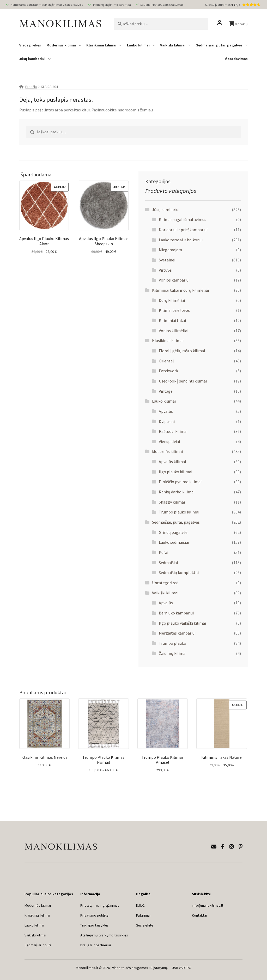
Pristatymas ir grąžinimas (99, 905)
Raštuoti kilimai (173, 431)
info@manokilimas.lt (207, 905)
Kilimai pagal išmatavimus (182, 219)
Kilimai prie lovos (174, 310)
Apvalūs (166, 411)
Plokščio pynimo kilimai (180, 481)
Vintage (166, 391)
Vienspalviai (169, 441)
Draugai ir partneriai (95, 945)
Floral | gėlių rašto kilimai (182, 350)
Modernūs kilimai (61, 45)
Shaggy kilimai (172, 502)
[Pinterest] (240, 846)
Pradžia (31, 86)
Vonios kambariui (174, 280)
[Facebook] (222, 846)
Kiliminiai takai (172, 320)
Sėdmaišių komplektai (179, 572)
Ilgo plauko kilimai (175, 471)
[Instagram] (231, 846)
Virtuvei (165, 270)
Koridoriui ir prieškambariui (183, 229)
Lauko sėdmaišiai (174, 542)
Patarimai (143, 915)
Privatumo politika (94, 915)
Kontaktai (199, 915)
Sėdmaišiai (168, 562)
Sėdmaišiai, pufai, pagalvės (219, 45)
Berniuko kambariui (176, 613)
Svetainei (167, 259)
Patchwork (168, 370)
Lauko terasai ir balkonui (181, 239)
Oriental (166, 360)
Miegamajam (170, 249)
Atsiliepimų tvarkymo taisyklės (104, 935)
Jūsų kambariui (32, 58)
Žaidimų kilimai (172, 653)
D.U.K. (140, 905)
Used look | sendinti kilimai (183, 381)
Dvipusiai (167, 421)
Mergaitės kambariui (177, 633)
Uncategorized (165, 582)
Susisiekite (144, 925)
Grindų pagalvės (173, 532)
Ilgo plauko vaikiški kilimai (182, 623)
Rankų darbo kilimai (177, 491)
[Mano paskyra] (219, 24)
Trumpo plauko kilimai (179, 512)
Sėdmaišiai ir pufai (38, 945)
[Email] (213, 846)
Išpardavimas (236, 58)
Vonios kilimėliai (173, 330)
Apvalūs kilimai (172, 461)
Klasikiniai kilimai (101, 45)
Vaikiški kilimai (172, 45)
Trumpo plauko (172, 643)
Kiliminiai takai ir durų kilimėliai (180, 290)
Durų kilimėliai (172, 300)
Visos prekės (30, 45)
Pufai (163, 552)
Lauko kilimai (138, 45)
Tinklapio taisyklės (94, 925)
